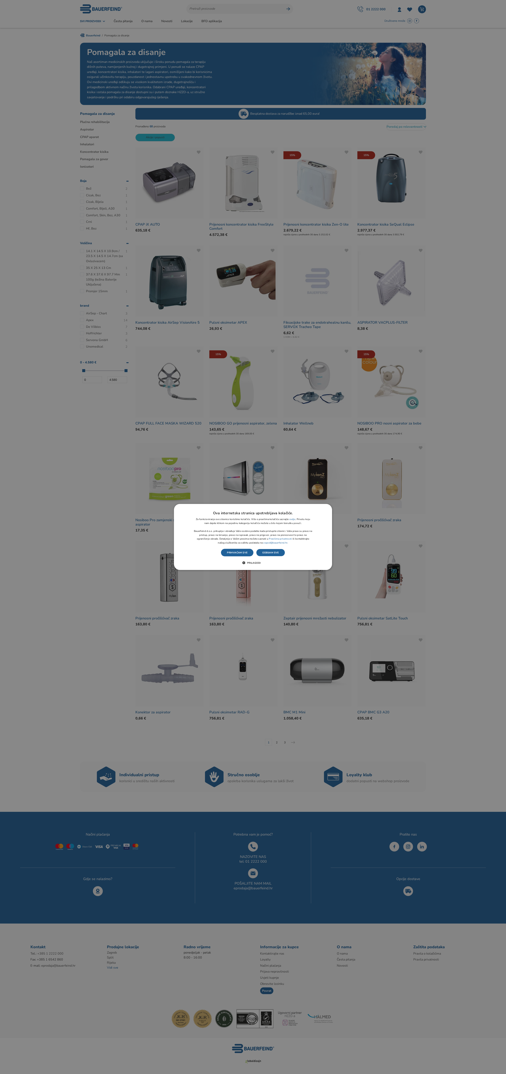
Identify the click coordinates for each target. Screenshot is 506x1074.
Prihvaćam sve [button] (237, 552)
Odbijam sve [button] (270, 552)
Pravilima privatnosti (280, 538)
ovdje (292, 519)
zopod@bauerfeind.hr (275, 542)
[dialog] (253, 537)
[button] (253, 562)
